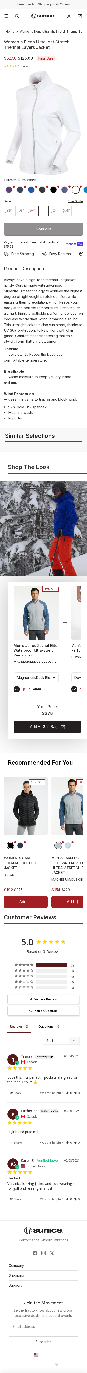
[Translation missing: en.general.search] (17, 16)
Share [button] (17, 1093)
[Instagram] (43, 1253)
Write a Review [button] (45, 999)
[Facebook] (35, 1253)
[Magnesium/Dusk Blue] (58, 845)
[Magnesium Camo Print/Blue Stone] (68, 845)
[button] (69, 1093)
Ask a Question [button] (46, 1011)
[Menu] (6, 16)
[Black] (10, 845)
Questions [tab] (46, 1026)
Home (10, 31)
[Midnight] (20, 845)
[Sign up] (43, 1341)
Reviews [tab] (16, 1026)
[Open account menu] (69, 16)
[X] (52, 1253)
